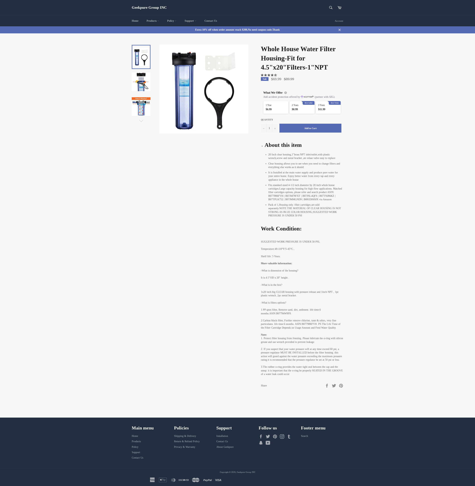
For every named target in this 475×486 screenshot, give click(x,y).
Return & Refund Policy (187, 441)
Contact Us (210, 20)
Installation (222, 436)
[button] (269, 75)
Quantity (267, 119)
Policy (171, 20)
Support (190, 20)
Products (152, 20)
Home (135, 20)
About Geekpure (225, 447)
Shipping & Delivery (185, 436)
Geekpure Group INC (149, 7)
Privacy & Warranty (184, 447)
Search (304, 436)
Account (339, 20)
